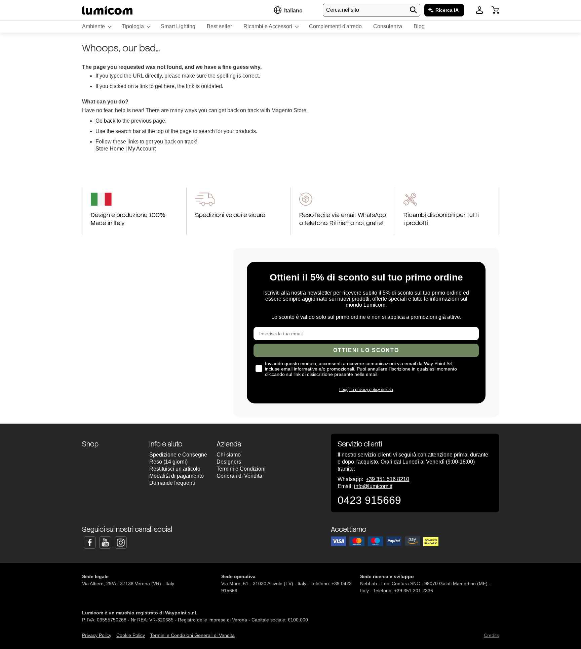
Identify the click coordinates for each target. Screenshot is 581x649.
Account (479, 10)
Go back (105, 121)
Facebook (90, 542)
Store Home (109, 149)
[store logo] (107, 9)
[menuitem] (96, 26)
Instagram (121, 542)
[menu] (290, 26)
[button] (293, 10)
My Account (142, 149)
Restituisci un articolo (174, 469)
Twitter (105, 542)
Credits (491, 635)
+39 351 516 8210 (387, 479)
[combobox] (371, 10)
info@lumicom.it (373, 486)
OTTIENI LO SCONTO (366, 350)
